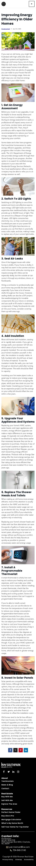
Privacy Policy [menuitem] (7, 860)
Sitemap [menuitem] (18, 860)
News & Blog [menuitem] (7, 785)
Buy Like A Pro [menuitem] (7, 816)
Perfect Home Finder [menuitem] (10, 812)
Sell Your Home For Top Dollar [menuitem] (15, 827)
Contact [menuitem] (5, 788)
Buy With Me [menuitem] (7, 796)
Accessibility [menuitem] (29, 860)
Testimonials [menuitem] (7, 781)
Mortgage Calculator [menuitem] (11, 819)
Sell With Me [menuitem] (7, 800)
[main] (18, 379)
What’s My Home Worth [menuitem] (12, 823)
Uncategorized (5, 29)
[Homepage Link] (3, 4)
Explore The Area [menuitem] (9, 804)
